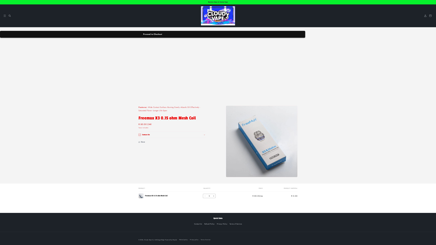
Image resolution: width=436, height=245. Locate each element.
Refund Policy (209, 224)
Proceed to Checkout (152, 34)
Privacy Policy (222, 224)
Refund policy (183, 240)
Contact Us (198, 224)
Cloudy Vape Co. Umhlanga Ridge (154, 240)
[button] (4, 15)
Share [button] (143, 142)
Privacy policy (194, 240)
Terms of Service (236, 224)
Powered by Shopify (171, 240)
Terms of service (206, 240)
